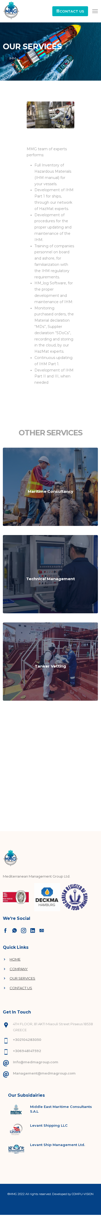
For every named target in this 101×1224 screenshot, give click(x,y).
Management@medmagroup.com (44, 1073)
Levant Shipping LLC (49, 1125)
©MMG (13, 1194)
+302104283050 (27, 1039)
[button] (70, 11)
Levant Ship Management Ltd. (57, 1145)
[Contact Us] (16, 930)
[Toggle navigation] (95, 11)
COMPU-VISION (82, 1194)
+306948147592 (27, 1051)
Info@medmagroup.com (35, 1062)
